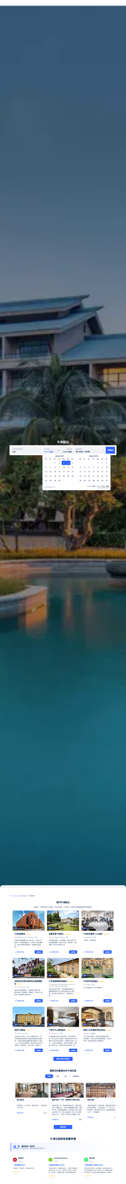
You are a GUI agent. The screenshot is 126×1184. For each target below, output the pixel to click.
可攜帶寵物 (76, 1076)
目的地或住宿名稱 (17, 449)
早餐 (57, 1076)
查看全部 (63, 1127)
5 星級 (49, 1076)
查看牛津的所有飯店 (63, 1059)
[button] (113, 3)
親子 (66, 1076)
